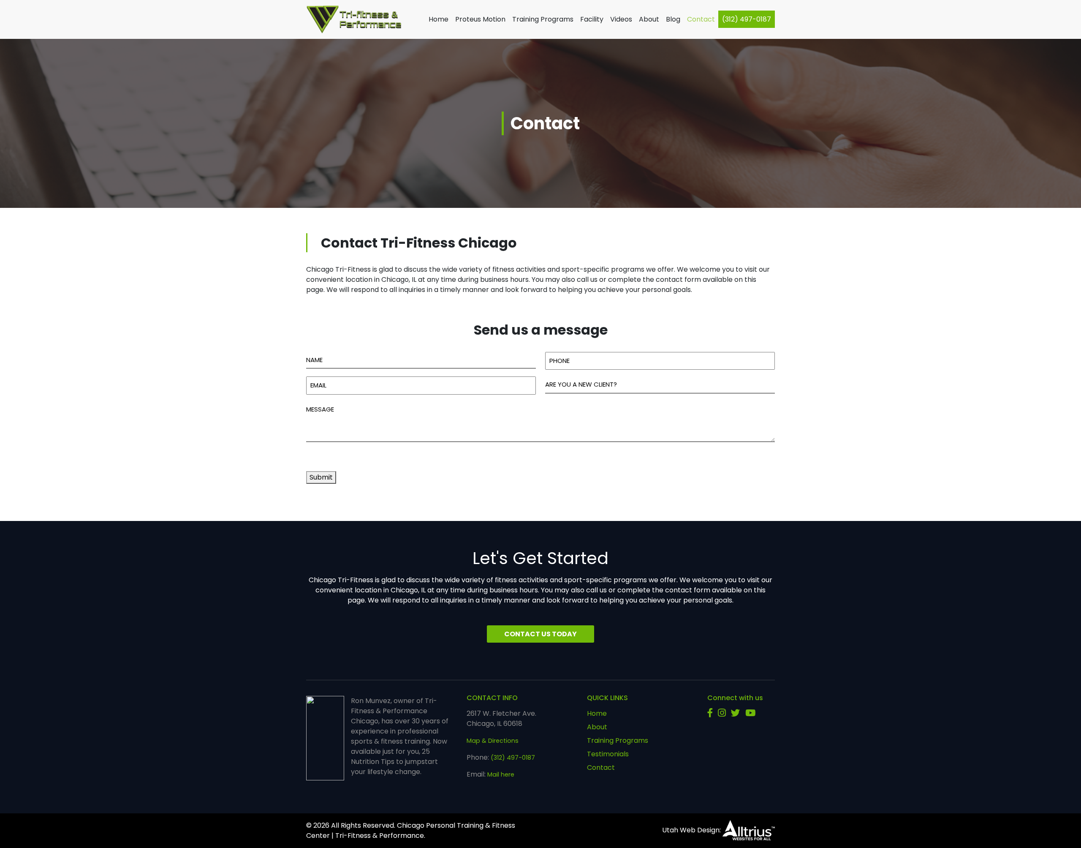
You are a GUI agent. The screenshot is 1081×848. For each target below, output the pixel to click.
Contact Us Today (540, 634)
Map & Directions (493, 740)
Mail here (500, 774)
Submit (321, 477)
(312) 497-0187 (746, 19)
